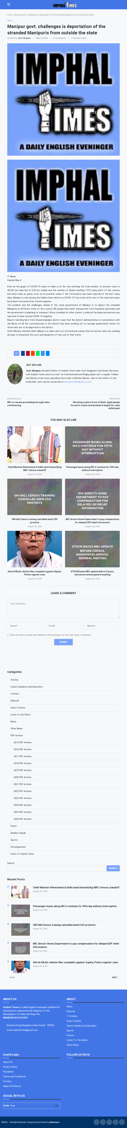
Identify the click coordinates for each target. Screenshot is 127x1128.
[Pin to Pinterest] (28, 353)
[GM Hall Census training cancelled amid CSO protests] (34, 497)
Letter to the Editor (21, 714)
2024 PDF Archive (22, 805)
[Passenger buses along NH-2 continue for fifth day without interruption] (92, 444)
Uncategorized (18, 846)
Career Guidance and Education (27, 686)
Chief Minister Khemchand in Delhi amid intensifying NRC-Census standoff (76, 887)
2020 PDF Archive (22, 777)
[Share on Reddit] (33, 353)
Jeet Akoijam (24, 38)
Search (10, 863)
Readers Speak (18, 833)
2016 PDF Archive (22, 749)
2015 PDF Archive (22, 742)
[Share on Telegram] (43, 353)
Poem (14, 826)
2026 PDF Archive (22, 819)
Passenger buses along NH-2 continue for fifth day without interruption (75, 906)
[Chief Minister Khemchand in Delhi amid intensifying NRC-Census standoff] (34, 444)
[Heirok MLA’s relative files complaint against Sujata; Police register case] (34, 549)
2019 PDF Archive (22, 770)
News (13, 721)
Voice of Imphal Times (22, 853)
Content (15, 693)
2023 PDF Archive (22, 798)
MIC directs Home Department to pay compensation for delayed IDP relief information (76, 945)
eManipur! (55, 1122)
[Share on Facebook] (23, 353)
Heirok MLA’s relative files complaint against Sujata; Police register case (75, 962)
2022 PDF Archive (22, 791)
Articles (14, 679)
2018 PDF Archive (22, 763)
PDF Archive (17, 735)
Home (10, 15)
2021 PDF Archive (22, 784)
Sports (14, 840)
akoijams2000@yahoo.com (78, 381)
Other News (17, 728)
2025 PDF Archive (22, 812)
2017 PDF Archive (22, 756)
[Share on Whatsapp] (38, 353)
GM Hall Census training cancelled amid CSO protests (64, 924)
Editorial (15, 700)
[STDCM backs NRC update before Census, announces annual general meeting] (92, 549)
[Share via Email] (48, 353)
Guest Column (18, 707)
